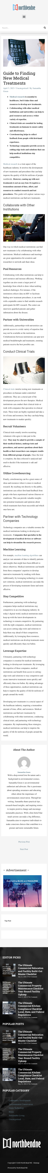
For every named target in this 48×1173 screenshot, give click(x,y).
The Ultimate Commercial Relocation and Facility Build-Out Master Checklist (30, 970)
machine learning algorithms (26, 555)
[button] (24, 17)
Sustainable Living (17, 1115)
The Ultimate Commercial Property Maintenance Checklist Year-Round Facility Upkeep (30, 988)
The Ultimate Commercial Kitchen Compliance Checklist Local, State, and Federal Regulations (31, 1008)
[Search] (45, 27)
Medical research (17, 96)
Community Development (20, 1100)
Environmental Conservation (21, 1104)
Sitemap (36, 1163)
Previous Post (24, 841)
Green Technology (16, 1108)
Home (11, 1111)
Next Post (24, 849)
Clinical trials (9, 389)
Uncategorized (22, 88)
